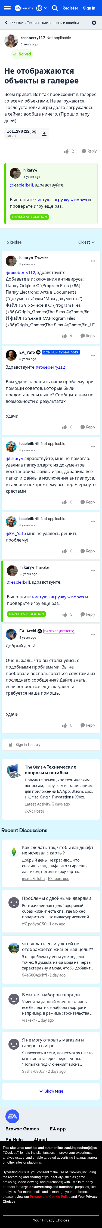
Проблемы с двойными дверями (56, 898)
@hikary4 (14, 458)
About (41, 1140)
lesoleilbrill (29, 443)
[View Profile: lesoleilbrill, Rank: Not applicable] (11, 446)
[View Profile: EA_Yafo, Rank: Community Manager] (11, 355)
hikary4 (30, 170)
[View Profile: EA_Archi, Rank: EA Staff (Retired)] (11, 634)
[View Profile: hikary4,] (15, 173)
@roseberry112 (20, 272)
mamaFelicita (33, 878)
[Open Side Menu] (7, 8)
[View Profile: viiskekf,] (13, 999)
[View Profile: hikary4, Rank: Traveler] (11, 261)
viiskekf (28, 1020)
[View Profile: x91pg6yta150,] (13, 902)
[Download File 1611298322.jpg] (44, 133)
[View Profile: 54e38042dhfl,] (13, 948)
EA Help (14, 1140)
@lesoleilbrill (21, 185)
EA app (58, 1129)
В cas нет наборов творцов (51, 995)
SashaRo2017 (33, 1071)
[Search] (55, 8)
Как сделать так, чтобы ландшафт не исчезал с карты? (58, 850)
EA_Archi (27, 631)
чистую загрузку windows (61, 200)
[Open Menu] (94, 23)
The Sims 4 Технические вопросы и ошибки (44, 23)
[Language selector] (42, 8)
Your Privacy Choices (51, 1220)
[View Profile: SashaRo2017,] (13, 1044)
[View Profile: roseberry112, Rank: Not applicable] (11, 41)
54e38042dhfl (34, 975)
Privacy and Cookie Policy (50, 1197)
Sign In (89, 8)
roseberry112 (33, 37)
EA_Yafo (27, 352)
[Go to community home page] (24, 8)
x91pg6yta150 (34, 924)
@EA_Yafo (16, 533)
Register (70, 8)
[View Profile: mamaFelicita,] (13, 851)
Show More (54, 1091)
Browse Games (22, 1129)
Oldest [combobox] (86, 242)
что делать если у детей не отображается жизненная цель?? (57, 946)
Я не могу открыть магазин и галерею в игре (53, 1043)
